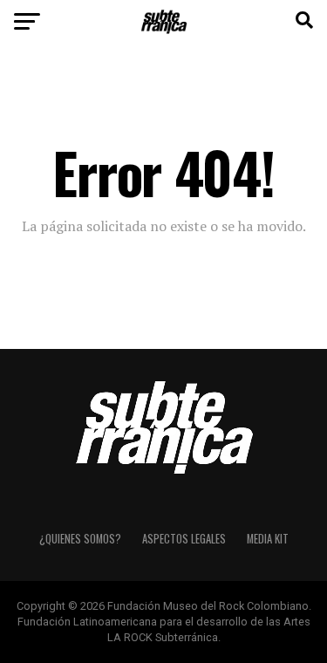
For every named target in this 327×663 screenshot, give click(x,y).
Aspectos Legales (184, 538)
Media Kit (268, 538)
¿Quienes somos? (80, 538)
